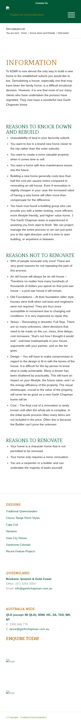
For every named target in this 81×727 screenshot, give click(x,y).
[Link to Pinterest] (59, 722)
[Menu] (69, 14)
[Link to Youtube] (66, 722)
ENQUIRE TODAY (22, 638)
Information (15, 29)
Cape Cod (12, 524)
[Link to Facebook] (53, 722)
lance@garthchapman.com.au (29, 629)
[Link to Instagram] (72, 722)
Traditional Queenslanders (21, 511)
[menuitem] (41, 3)
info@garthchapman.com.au (33, 588)
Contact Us (42, 3)
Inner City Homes (16, 538)
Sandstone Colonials (18, 544)
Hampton (11, 531)
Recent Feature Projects (20, 551)
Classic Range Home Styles (23, 517)
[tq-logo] (33, 14)
